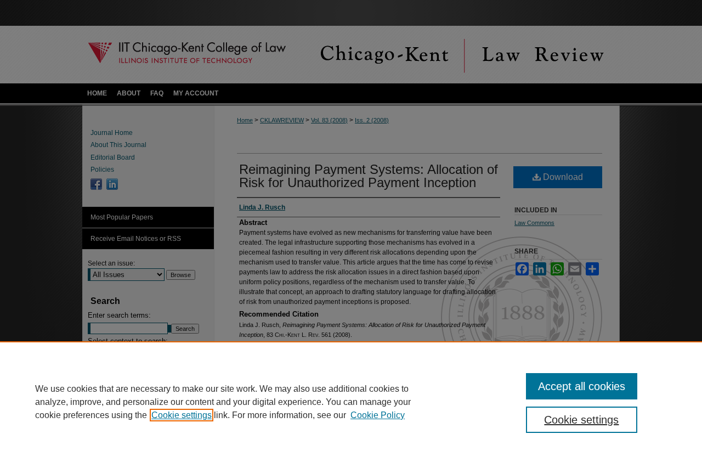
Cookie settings (181, 415)
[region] (351, 401)
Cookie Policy (377, 415)
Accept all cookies (581, 386)
